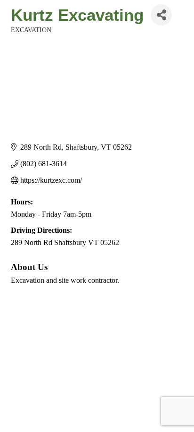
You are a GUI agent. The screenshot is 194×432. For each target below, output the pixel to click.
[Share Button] (161, 14)
